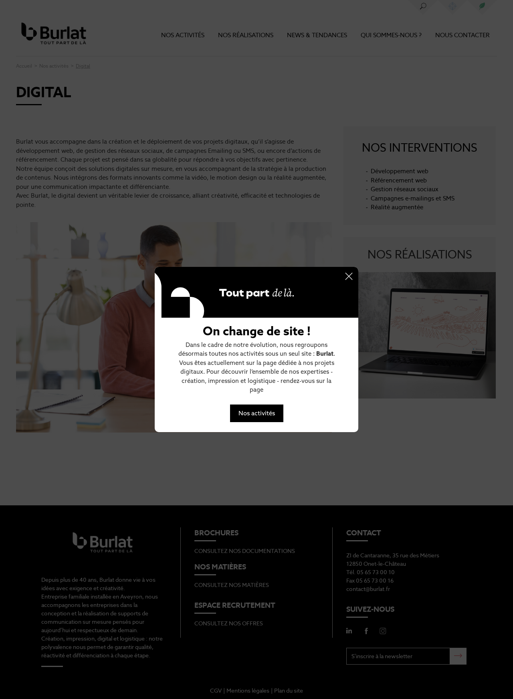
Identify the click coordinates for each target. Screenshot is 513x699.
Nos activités (256, 413)
